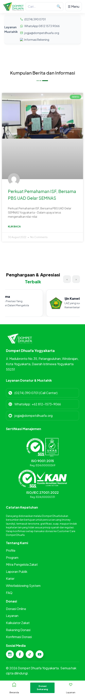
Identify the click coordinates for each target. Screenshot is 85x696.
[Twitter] (30, 654)
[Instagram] (10, 654)
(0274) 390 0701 (35, 19)
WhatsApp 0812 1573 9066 (42, 26)
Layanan (12, 616)
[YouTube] (39, 654)
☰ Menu (73, 6)
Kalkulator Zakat (18, 623)
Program (12, 557)
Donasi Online (16, 609)
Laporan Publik (16, 571)
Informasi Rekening (36, 39)
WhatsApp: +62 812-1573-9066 (37, 404)
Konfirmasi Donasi (19, 637)
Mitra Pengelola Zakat (22, 564)
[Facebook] (20, 654)
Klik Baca (14, 226)
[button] (42, 688)
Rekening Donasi (18, 630)
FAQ (9, 593)
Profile (10, 550)
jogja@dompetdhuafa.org (41, 33)
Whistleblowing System (23, 585)
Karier (10, 578)
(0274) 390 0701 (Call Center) (36, 393)
